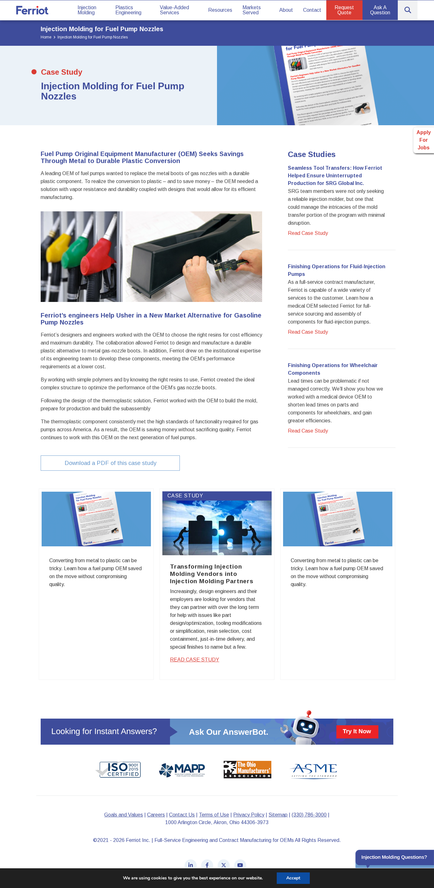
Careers (156, 814)
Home (46, 37)
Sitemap (278, 814)
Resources (220, 10)
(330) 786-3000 (309, 814)
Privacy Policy (248, 814)
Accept (293, 878)
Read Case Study (194, 659)
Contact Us (182, 814)
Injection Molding (87, 10)
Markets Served (251, 10)
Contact (312, 10)
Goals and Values (123, 814)
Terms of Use (214, 814)
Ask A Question (380, 10)
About (286, 10)
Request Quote (344, 10)
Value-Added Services (174, 10)
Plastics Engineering (128, 10)
